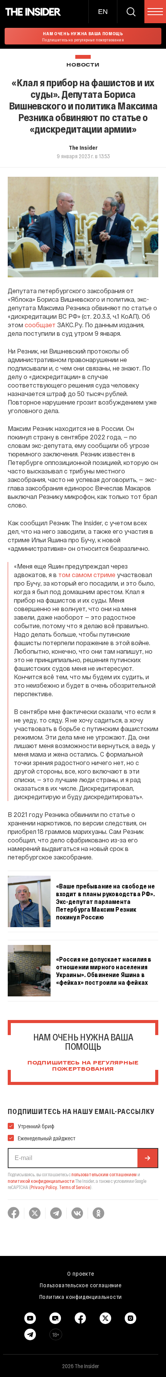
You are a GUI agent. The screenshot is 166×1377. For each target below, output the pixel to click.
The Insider (83, 147)
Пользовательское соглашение (81, 1284)
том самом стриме (86, 574)
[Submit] (147, 1158)
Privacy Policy (43, 1187)
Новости (82, 65)
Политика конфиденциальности (80, 1296)
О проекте (80, 1273)
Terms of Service (74, 1187)
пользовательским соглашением (104, 1174)
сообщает (40, 324)
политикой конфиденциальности (41, 1181)
